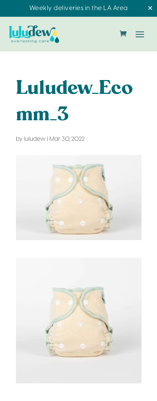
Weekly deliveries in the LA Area (78, 8)
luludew (35, 139)
